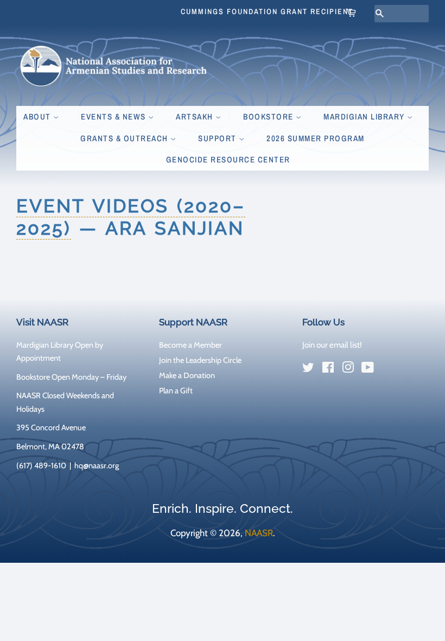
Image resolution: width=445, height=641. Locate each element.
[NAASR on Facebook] (328, 369)
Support (218, 138)
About (38, 116)
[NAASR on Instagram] (348, 369)
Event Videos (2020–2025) (130, 217)
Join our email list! (332, 345)
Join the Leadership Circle (200, 360)
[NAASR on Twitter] (308, 369)
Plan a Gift (176, 390)
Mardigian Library (365, 116)
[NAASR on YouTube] (367, 369)
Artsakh (195, 116)
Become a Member (190, 345)
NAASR (259, 532)
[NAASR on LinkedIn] (387, 369)
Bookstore (269, 116)
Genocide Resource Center (228, 159)
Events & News (114, 116)
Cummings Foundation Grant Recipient (267, 11)
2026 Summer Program (315, 138)
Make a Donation (187, 375)
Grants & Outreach (125, 138)
